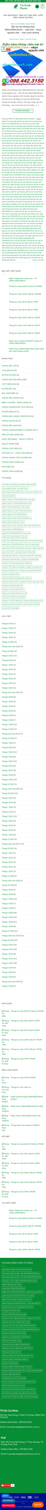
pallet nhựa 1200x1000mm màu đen (14, 537)
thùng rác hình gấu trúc (10, 570)
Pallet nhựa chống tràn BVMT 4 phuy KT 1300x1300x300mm (25, 342)
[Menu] (3, 6)
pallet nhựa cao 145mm (34, 1292)
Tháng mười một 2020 (11, 881)
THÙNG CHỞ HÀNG (10, 448)
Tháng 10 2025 (8, 651)
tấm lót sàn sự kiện (29, 123)
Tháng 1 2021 (7, 871)
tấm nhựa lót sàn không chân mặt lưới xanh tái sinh (19, 1393)
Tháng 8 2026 (7, 624)
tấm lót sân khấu (20, 240)
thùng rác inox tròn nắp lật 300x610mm (15, 1344)
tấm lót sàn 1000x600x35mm (12, 123)
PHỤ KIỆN (6, 467)
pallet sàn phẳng (11, 204)
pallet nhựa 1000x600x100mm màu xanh (16, 533)
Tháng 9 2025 (7, 656)
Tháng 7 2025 (7, 665)
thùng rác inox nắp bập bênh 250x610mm (16, 1337)
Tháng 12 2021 (8, 839)
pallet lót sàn (35, 170)
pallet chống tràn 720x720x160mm (14, 514)
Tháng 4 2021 (7, 862)
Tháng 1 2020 (7, 926)
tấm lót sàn (37, 226)
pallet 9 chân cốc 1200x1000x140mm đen (16, 503)
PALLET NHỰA (30, 24)
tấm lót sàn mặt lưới (11, 238)
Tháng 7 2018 (7, 986)
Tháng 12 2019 (8, 931)
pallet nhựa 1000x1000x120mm (13, 1288)
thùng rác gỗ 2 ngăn (22, 1322)
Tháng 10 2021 (8, 848)
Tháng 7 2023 (7, 752)
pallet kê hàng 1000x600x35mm (18, 250)
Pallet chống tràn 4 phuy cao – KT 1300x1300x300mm (23, 280)
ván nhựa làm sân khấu (9, 228)
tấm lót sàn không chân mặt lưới (20, 177)
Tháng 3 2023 (7, 770)
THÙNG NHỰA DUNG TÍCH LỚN (16, 407)
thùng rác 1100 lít (34, 1318)
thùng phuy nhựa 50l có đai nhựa (30, 555)
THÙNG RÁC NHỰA (10, 398)
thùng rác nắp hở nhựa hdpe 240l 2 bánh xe (16, 578)
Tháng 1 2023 (7, 780)
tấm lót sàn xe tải (32, 131)
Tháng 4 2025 (7, 679)
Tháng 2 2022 (7, 830)
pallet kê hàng (15, 184)
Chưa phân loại (8, 370)
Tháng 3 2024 (7, 720)
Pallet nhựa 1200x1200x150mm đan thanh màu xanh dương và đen (26, 350)
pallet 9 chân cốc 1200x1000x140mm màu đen (18, 499)
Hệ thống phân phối (20, 1501)
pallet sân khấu (7, 128)
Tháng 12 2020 (8, 876)
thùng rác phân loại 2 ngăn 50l (12, 585)
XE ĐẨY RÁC (7, 389)
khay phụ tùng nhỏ (8, 496)
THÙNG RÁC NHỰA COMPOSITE (16, 416)
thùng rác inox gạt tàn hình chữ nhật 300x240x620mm (20, 1329)
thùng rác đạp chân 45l (34, 1370)
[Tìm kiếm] (37, 7)
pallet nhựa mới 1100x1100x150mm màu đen (17, 1296)
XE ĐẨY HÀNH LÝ (9, 412)
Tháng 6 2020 (7, 904)
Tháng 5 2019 (7, 963)
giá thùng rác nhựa (8, 1269)
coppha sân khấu (30, 150)
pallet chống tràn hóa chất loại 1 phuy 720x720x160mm (21, 525)
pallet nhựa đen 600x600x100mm (13, 1303)
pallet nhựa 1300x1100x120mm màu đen (16, 548)
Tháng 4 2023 (7, 766)
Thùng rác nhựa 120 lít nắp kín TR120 (24, 325)
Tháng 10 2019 (8, 940)
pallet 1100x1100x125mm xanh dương (15, 507)
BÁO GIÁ (38, 1505)
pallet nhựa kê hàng (25, 196)
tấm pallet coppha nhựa (20, 136)
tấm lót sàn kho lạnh (29, 248)
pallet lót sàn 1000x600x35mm (15, 175)
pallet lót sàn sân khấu (9, 121)
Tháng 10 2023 (8, 738)
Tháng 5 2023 (7, 761)
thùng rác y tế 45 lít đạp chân (12, 600)
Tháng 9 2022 (7, 798)
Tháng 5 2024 (7, 711)
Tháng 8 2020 (7, 894)
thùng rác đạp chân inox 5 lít (33, 600)
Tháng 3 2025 (7, 683)
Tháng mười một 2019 (11, 936)
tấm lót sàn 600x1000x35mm (27, 133)
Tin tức (33, 1501)
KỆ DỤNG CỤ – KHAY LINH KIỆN (16, 453)
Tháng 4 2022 (7, 821)
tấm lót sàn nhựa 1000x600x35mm (22, 231)
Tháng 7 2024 (7, 702)
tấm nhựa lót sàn (15, 148)
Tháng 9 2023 (7, 743)
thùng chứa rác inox (8, 1307)
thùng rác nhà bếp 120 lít (10, 574)
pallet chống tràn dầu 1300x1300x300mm (16, 518)
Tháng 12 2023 (8, 729)
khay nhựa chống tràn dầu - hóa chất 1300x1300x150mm (21, 1277)
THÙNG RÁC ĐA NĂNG (12, 380)
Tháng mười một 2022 (11, 789)
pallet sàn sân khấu (33, 175)
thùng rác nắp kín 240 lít (10, 582)
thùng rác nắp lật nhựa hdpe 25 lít (13, 1370)
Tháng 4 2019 (7, 968)
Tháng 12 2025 (8, 642)
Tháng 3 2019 (7, 972)
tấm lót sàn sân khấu (36, 250)
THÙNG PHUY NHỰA (11, 462)
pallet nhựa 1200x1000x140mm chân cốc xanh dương (20, 544)
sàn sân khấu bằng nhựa (9, 252)
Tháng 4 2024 (7, 715)
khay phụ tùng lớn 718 (33, 492)
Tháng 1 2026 (7, 637)
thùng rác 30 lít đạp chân (30, 559)
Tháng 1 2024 (7, 725)
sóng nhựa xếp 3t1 (34, 1303)
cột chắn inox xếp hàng (9, 484)
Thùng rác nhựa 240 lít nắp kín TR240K (25, 294)
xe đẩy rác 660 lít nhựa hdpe (28, 1397)
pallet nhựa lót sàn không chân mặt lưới (15, 245)
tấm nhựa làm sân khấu (26, 138)
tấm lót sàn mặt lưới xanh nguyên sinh (25, 199)
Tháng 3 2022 (7, 825)
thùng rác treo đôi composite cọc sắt (14, 593)
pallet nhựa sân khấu (29, 255)
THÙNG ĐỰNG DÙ (10, 421)
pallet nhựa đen (38, 548)
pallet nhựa (30, 155)
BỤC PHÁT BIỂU (9, 393)
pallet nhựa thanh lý (24, 1299)
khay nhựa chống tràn (24, 1269)
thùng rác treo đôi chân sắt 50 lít (13, 589)
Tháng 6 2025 (7, 669)
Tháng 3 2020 (7, 917)
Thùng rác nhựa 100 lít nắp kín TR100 (24, 318)
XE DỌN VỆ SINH (9, 375)
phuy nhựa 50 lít (7, 552)
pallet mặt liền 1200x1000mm (12, 529)
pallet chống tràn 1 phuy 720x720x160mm (16, 511)
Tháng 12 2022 (8, 784)
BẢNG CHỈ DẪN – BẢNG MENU (15, 403)
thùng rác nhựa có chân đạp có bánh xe (15, 1359)
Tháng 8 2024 (7, 697)
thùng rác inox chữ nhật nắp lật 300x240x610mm (19, 1325)
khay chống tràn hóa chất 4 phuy (13, 492)
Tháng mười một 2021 (11, 844)
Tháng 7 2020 (7, 899)
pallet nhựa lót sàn (21, 211)
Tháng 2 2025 (7, 688)
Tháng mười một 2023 (11, 734)
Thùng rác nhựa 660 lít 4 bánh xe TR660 (25, 286)
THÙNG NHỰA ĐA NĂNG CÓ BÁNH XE (18, 430)
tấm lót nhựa (27, 216)
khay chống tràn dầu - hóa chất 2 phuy (15, 488)
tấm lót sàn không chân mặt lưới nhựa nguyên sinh (22, 214)
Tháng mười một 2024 (11, 692)
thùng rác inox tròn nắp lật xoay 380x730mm (17, 1348)
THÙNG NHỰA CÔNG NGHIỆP (15, 458)
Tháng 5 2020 (7, 908)
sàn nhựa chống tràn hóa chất (25, 552)
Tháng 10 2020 (8, 885)
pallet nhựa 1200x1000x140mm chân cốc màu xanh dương (22, 540)
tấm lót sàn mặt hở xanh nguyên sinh (20, 165)
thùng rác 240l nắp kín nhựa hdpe (13, 567)
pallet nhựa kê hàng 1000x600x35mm (30, 187)
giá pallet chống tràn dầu (28, 484)
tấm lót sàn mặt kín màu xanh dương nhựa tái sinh (18, 1382)
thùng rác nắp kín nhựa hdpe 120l (32, 582)
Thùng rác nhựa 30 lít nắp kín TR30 (23, 302)
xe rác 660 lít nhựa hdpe (10, 608)
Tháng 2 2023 (7, 775)
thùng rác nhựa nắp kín (9, 1363)
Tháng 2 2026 (7, 633)
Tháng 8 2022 (7, 803)
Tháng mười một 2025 (11, 647)
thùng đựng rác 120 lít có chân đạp (13, 1378)
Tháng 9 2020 (7, 890)
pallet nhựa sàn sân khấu (33, 243)
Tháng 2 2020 (7, 922)
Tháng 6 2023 (7, 757)
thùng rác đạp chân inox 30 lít (12, 604)
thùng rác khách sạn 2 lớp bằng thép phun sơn (17, 1355)
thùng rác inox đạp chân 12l (11, 1352)
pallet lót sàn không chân (22, 221)
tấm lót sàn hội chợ (26, 184)
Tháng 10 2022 (8, 793)
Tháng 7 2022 (7, 807)
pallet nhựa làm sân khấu (23, 143)
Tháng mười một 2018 (11, 982)
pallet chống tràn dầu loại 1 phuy (13, 522)
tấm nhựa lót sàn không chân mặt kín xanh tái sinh (18, 1389)
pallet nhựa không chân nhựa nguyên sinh (18, 233)
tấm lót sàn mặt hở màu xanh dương (29, 204)
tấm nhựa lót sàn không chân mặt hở (19, 170)
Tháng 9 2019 (7, 945)
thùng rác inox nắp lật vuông (11, 1340)
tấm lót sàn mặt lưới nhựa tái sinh (13, 1385)
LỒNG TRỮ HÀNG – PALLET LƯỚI (16, 439)
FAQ (23, 1503)
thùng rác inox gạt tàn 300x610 (30, 570)
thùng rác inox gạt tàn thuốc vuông (13, 1333)
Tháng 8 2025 (7, 660)
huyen (34, 39)
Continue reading (23, 111)
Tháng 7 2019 (7, 954)
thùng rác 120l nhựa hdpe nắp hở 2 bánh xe (16, 563)
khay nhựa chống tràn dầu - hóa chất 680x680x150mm (20, 1273)
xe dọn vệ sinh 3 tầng (9, 1397)
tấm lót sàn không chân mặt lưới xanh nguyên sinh (27, 126)
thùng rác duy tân (8, 1322)
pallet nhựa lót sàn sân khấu (23, 162)
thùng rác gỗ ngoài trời (34, 567)
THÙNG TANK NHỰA (11, 471)
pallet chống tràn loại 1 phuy (11, 1284)
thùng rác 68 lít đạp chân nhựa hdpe (14, 1314)
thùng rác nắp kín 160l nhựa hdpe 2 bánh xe (16, 1367)
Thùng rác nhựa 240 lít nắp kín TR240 (24, 333)
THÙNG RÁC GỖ (9, 366)
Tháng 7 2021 (7, 853)
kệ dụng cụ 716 (7, 1281)
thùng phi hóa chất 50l (9, 555)
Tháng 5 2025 (7, 674)
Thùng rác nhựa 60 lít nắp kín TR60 (23, 310)
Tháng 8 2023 (7, 747)
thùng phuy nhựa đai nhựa (11, 559)
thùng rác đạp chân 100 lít (11, 1374)
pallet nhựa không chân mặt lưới (19, 189)
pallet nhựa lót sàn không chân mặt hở (24, 128)
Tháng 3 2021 (7, 867)
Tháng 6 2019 (7, 959)
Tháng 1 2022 (7, 835)
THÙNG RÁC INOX (10, 425)
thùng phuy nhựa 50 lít (25, 1307)
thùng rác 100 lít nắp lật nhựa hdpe (14, 1318)
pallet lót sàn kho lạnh (18, 192)
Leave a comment (38, 260)
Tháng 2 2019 (7, 977)
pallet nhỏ (5, 189)
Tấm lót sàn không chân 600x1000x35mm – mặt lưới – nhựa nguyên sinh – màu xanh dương (23, 30)
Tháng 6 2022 (7, 812)
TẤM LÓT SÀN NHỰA (18, 24)
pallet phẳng (26, 148)
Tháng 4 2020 (7, 913)
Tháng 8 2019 (7, 949)
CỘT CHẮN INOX (9, 384)
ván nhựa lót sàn (32, 240)
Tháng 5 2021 (7, 858)
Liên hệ (40, 1501)
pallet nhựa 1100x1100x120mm (13, 1292)
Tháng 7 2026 (7, 628)
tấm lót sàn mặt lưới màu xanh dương (29, 121)
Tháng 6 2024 (7, 706)
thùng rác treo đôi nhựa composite (13, 597)
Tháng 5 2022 (7, 816)
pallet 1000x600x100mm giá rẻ (26, 1281)
